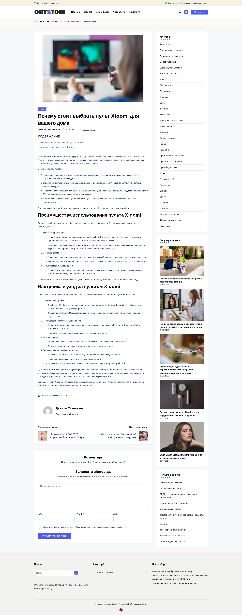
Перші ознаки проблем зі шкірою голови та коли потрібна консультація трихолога (181, 326)
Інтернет (164, 108)
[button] (199, 12)
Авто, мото (165, 44)
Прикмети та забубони (171, 161)
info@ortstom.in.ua (50, 3)
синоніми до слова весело (172, 541)
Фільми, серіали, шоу (170, 220)
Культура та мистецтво (171, 120)
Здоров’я (164, 97)
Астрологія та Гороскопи (171, 56)
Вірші (162, 79)
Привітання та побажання (172, 155)
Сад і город (165, 185)
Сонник (163, 190)
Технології (165, 208)
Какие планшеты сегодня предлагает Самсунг (174, 583)
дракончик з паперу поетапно (174, 503)
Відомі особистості (169, 73)
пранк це (164, 524)
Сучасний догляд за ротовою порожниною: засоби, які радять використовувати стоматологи (176, 369)
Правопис (164, 149)
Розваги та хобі (167, 179)
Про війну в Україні (169, 167)
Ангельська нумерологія (171, 50)
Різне (42, 109)
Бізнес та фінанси (168, 61)
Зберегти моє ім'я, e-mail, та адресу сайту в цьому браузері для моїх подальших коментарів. (82, 527)
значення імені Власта (170, 509)
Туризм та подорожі (169, 214)
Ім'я (40, 514)
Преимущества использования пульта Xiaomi (60, 142)
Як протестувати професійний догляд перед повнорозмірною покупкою (179, 414)
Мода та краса (167, 126)
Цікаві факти (166, 226)
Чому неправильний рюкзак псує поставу (172, 571)
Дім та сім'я (165, 85)
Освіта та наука (167, 138)
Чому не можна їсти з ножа (173, 535)
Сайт (115, 514)
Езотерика (165, 91)
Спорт (163, 196)
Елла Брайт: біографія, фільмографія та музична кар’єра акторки (181, 456)
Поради (163, 144)
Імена (162, 103)
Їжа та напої (165, 114)
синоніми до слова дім (171, 482)
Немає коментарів (89, 130)
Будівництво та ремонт (171, 67)
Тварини (164, 202)
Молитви (164, 132)
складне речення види (170, 488)
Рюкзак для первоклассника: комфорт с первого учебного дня (181, 280)
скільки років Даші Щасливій (173, 529)
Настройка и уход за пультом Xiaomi (56, 147)
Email (80, 514)
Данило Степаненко (70, 408)
